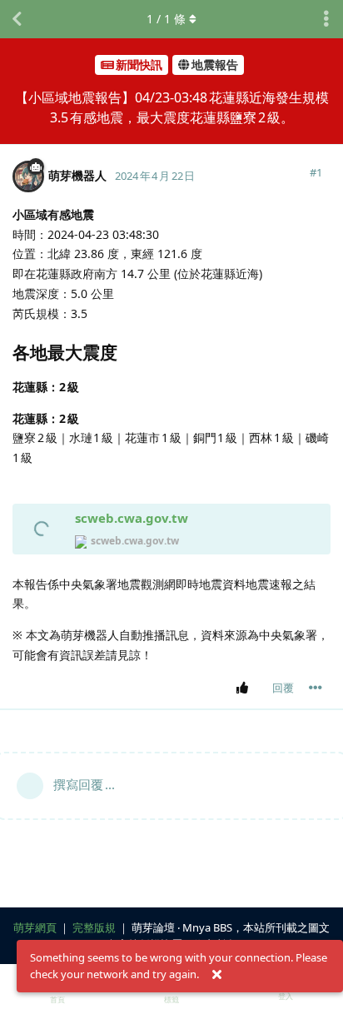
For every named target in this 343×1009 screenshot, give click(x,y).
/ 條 (166, 19)
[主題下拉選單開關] (326, 19)
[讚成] (245, 688)
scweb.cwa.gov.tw (131, 517)
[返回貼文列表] (16, 19)
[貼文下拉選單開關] (316, 688)
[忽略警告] (216, 975)
